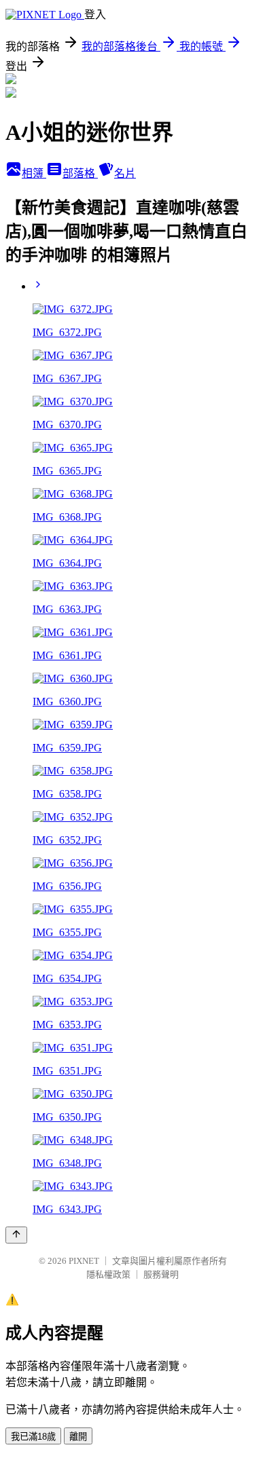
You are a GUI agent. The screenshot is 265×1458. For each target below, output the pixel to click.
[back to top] (16, 1235)
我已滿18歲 (33, 1437)
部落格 (80, 173)
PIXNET (84, 1261)
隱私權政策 (108, 1274)
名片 (125, 173)
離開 (78, 1437)
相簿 (34, 173)
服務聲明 (161, 1274)
